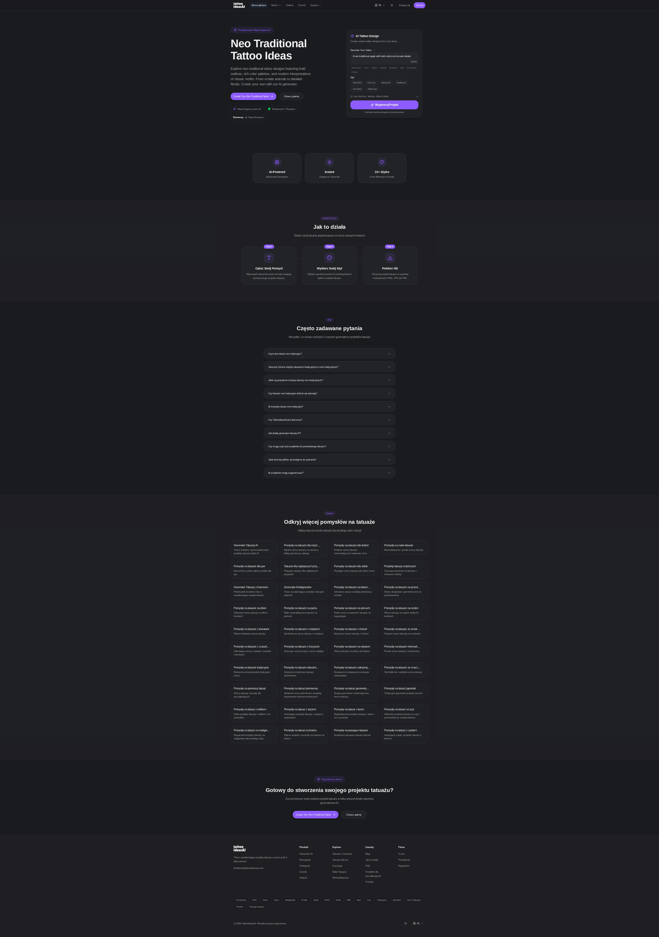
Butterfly (383, 68)
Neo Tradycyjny (414, 900)
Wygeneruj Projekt (386, 104)
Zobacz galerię (291, 96)
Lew (369, 900)
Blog (367, 853)
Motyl (316, 900)
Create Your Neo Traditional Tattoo (251, 96)
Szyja (276, 900)
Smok (327, 900)
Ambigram (304, 865)
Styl (352, 77)
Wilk (349, 900)
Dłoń (254, 900)
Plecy (265, 900)
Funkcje (369, 881)
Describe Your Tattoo (362, 50)
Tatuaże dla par (340, 859)
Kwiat (338, 900)
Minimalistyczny (340, 877)
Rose (366, 68)
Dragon (374, 68)
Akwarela (397, 900)
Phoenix (354, 72)
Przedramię (241, 900)
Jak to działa (371, 859)
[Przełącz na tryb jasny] (392, 5)
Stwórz (274, 5)
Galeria (289, 5)
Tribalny (239, 907)
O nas (401, 853)
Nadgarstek (290, 900)
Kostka (304, 900)
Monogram (305, 859)
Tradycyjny (381, 900)
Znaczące (337, 865)
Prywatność (404, 859)
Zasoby (314, 5)
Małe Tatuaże (339, 871)
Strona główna (258, 5)
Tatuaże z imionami (342, 853)
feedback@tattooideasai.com (248, 868)
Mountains (393, 68)
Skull (402, 68)
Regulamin (403, 865)
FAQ (367, 865)
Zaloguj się (404, 5)
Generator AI (306, 853)
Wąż (359, 900)
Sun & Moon (411, 68)
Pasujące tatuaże (256, 907)
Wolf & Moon (356, 68)
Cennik (301, 5)
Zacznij (419, 5)
